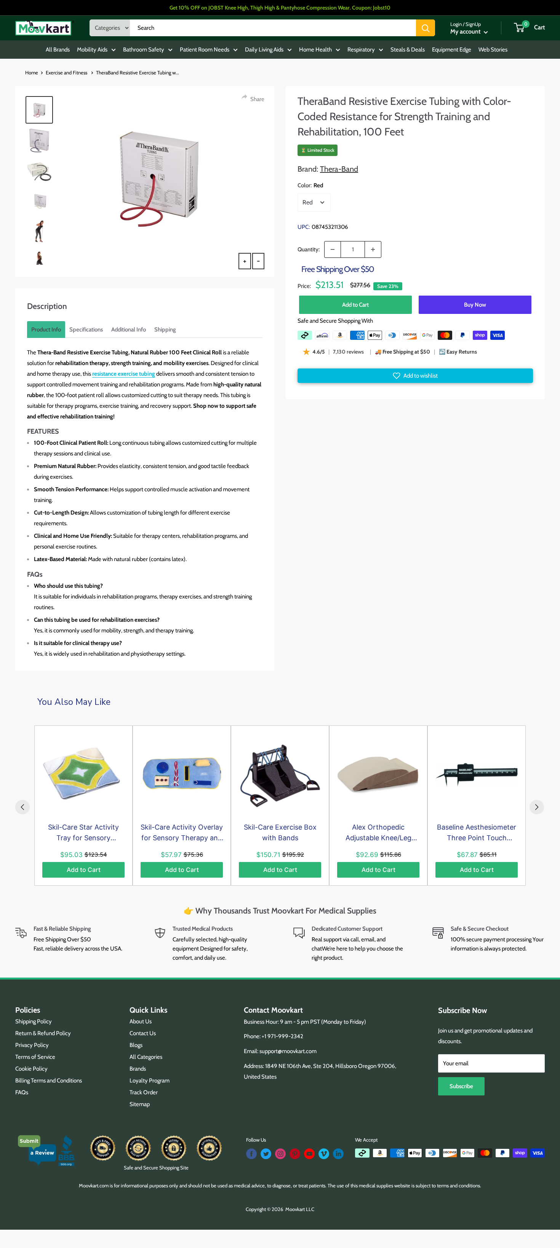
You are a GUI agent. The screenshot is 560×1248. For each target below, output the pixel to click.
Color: (310, 185)
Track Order (144, 1092)
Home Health (315, 49)
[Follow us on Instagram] (280, 1153)
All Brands (58, 49)
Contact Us (143, 1033)
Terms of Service (35, 1056)
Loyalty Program (150, 1080)
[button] (415, 375)
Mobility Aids (92, 49)
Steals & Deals (407, 49)
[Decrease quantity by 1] (333, 249)
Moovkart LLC (299, 1209)
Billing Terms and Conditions (48, 1080)
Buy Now (475, 304)
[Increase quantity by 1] (373, 249)
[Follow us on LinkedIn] (338, 1153)
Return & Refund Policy (43, 1033)
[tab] (46, 329)
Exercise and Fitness (67, 72)
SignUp (473, 24)
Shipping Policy (33, 1021)
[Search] (425, 27)
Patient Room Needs (204, 49)
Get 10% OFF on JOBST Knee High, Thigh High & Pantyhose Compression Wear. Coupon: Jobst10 (280, 7)
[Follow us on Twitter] (266, 1153)
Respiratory (361, 49)
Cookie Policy (31, 1068)
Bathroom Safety (143, 49)
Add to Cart (355, 304)
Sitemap (140, 1104)
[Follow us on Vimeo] (323, 1153)
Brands (138, 1068)
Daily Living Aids (264, 49)
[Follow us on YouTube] (309, 1153)
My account (466, 31)
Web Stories (492, 49)
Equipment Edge (451, 49)
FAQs (21, 1092)
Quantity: (309, 249)
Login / (457, 24)
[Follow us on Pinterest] (295, 1153)
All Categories (146, 1056)
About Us (141, 1021)
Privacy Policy (32, 1045)
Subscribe (461, 1086)
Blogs (136, 1045)
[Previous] (22, 807)
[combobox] (273, 27)
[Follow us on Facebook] (251, 1153)
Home (31, 72)
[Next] (537, 807)
